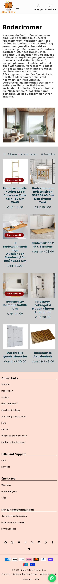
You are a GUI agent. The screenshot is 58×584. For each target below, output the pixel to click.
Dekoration (7, 390)
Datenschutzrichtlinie (13, 522)
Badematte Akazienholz (42, 354)
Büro (3, 423)
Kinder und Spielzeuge (13, 442)
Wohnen (5, 384)
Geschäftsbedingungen (14, 516)
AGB (37, 579)
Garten (5, 397)
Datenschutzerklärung (25, 574)
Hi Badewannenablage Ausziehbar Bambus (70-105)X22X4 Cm (15, 252)
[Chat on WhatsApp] (52, 578)
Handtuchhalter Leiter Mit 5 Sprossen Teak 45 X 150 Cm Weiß (15, 195)
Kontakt (5, 466)
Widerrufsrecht (48, 574)
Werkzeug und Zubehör (13, 416)
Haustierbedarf (9, 403)
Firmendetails (8, 528)
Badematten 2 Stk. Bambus (43, 244)
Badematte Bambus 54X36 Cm (15, 305)
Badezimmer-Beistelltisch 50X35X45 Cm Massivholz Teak (43, 195)
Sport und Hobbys (10, 410)
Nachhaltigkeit (9, 491)
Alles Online (27, 570)
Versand (27, 579)
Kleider (5, 429)
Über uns (6, 485)
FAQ (3, 460)
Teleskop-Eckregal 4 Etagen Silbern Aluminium (43, 307)
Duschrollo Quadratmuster (15, 354)
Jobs (3, 497)
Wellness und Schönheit (14, 435)
